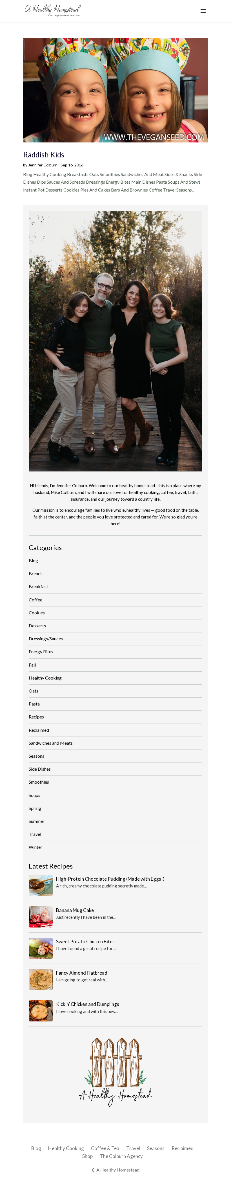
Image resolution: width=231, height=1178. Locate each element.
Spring (35, 808)
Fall (32, 664)
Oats (33, 690)
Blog (33, 560)
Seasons (36, 756)
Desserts (37, 625)
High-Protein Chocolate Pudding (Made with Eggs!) (110, 879)
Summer (37, 821)
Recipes (36, 716)
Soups (34, 795)
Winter (35, 847)
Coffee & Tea (105, 1148)
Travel (35, 834)
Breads (36, 573)
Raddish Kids (43, 154)
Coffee (35, 599)
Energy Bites (41, 651)
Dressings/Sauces (46, 638)
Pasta (34, 703)
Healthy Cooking (45, 677)
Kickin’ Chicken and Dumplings (87, 1004)
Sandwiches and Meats (51, 743)
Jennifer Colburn (42, 164)
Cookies (37, 612)
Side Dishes (40, 769)
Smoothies (39, 781)
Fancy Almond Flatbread (81, 973)
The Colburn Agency (121, 1156)
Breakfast (38, 586)
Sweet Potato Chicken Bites (85, 941)
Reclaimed (39, 730)
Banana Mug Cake (75, 910)
